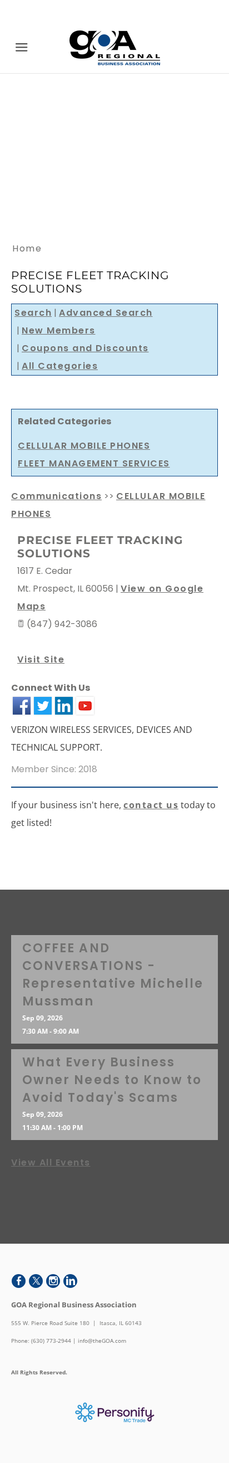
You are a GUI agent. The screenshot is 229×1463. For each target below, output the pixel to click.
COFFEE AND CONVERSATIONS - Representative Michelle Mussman (112, 975)
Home (27, 248)
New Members (59, 330)
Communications (56, 496)
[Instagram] (53, 1281)
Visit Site (40, 659)
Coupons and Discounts (85, 348)
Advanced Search (106, 312)
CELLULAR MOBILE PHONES (84, 445)
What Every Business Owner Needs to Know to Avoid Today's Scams (112, 1080)
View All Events (51, 1162)
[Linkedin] (70, 1281)
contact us (150, 805)
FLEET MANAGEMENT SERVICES (94, 463)
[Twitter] (36, 1281)
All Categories (60, 366)
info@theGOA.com (102, 1340)
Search (33, 312)
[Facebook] (19, 1281)
